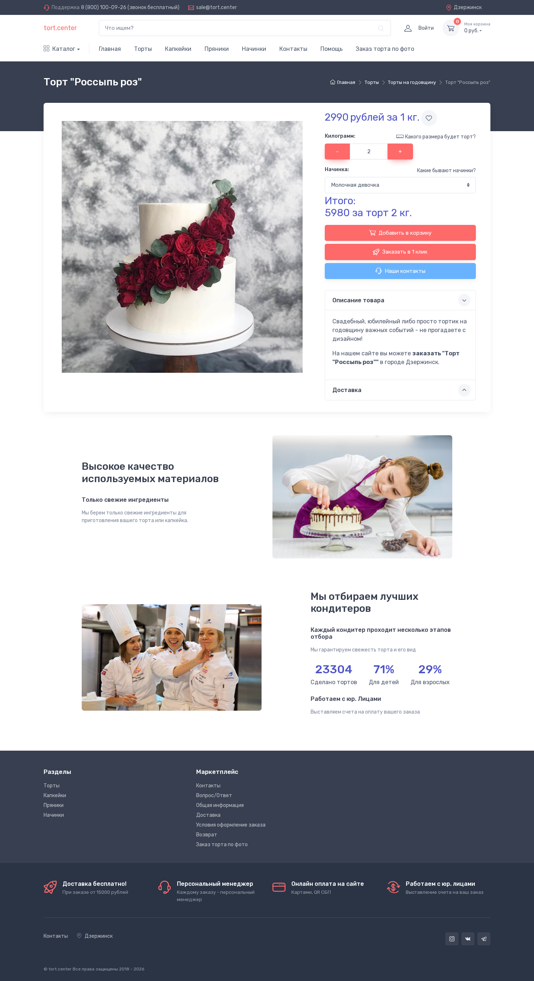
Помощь (331, 48)
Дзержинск (468, 7)
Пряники (217, 48)
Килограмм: (340, 136)
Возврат (206, 835)
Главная (110, 48)
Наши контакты (405, 271)
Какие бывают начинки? (446, 170)
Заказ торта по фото (385, 48)
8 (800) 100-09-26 (103, 7)
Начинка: (337, 169)
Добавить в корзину (405, 233)
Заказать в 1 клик (405, 252)
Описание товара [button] (358, 300)
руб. (477, 28)
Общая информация (220, 805)
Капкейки (178, 48)
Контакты (293, 48)
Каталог (63, 48)
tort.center (60, 28)
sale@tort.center (216, 7)
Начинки (254, 48)
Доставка (208, 815)
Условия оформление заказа (231, 825)
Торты (143, 48)
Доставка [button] (346, 390)
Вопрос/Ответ (214, 795)
